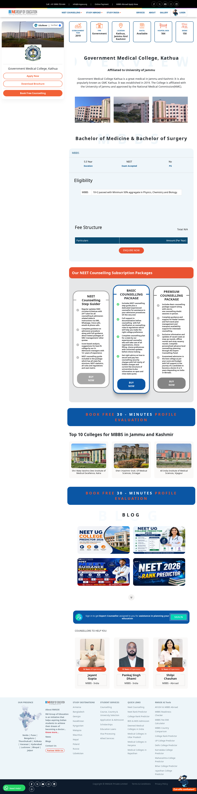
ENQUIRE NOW (131, 250)
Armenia (77, 707)
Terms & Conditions (141, 783)
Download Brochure (32, 83)
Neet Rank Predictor (137, 711)
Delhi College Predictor (166, 745)
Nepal (76, 739)
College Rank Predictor (139, 716)
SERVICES (140, 12)
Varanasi (24, 744)
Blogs (48, 741)
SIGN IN (178, 617)
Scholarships (106, 724)
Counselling (106, 707)
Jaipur (30, 750)
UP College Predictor (165, 740)
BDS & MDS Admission (138, 721)
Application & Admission (112, 719)
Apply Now (33, 76)
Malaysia (77, 730)
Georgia (76, 716)
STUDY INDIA (113, 12)
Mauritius (77, 734)
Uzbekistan (78, 753)
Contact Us (50, 745)
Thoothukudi (25, 741)
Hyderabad (36, 744)
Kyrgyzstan (78, 725)
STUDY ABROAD (93, 12)
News (48, 736)
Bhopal (35, 747)
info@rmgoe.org (82, 4)
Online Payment (104, 4)
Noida (25, 735)
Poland (76, 744)
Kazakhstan (78, 721)
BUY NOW (91, 378)
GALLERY (164, 12)
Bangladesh (78, 711)
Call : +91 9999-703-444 (58, 4)
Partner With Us (55, 750)
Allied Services (107, 738)
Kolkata (38, 741)
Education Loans (108, 729)
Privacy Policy (161, 783)
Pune (33, 735)
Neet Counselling (136, 707)
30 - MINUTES (131, 417)
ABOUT (152, 12)
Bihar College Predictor (166, 766)
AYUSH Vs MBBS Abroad (166, 707)
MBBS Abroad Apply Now (127, 4)
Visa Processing (107, 733)
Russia (76, 748)
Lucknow (25, 747)
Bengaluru (29, 738)
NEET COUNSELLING (71, 12)
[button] (184, 663)
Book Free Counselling (33, 93)
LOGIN (182, 12)
